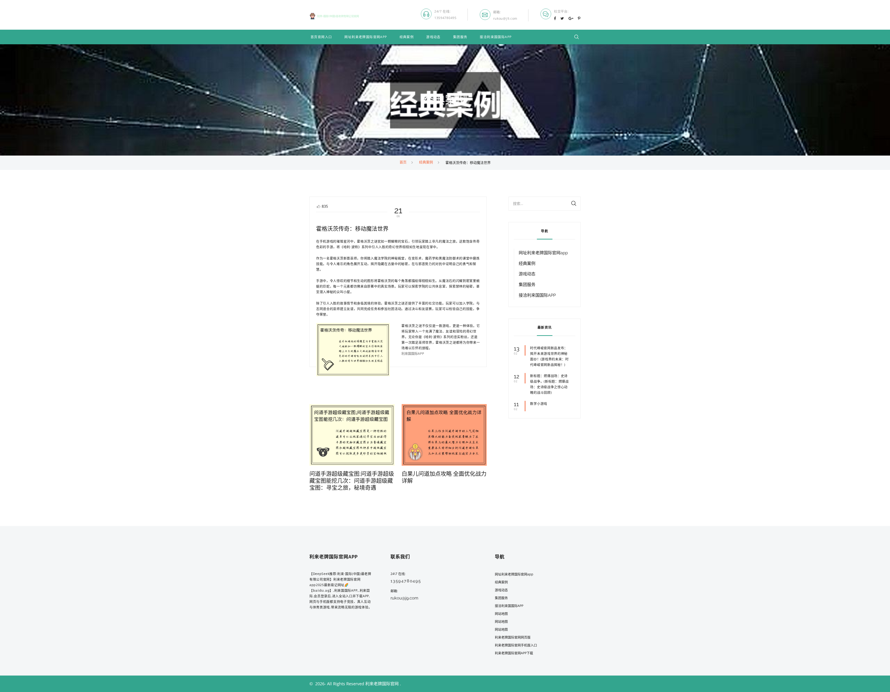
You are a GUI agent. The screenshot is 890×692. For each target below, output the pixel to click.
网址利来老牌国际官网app (365, 37)
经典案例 (407, 37)
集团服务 (460, 37)
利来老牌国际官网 (382, 683)
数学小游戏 (538, 403)
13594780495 (445, 18)
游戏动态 (433, 37)
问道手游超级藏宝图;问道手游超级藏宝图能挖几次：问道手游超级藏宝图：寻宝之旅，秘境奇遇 (351, 480)
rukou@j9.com (505, 18)
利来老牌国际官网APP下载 (514, 653)
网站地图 (501, 613)
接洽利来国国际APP (496, 37)
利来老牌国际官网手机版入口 (516, 645)
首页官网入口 (321, 37)
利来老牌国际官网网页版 (513, 637)
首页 (403, 162)
